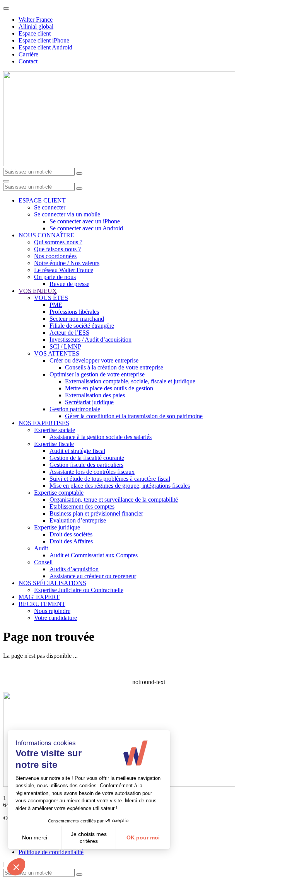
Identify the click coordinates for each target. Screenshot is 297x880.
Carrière (28, 54)
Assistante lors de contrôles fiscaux (92, 471)
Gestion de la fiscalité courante (87, 457)
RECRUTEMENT (42, 604)
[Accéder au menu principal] (6, 181)
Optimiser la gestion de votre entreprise (97, 374)
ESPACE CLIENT (42, 200)
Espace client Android (45, 47)
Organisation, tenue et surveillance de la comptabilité (114, 499)
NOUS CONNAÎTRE (46, 235)
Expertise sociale (54, 430)
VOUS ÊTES (51, 297)
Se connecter (49, 207)
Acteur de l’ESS (69, 332)
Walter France (36, 19)
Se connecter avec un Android (86, 228)
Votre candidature (55, 617)
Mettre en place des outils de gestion (109, 388)
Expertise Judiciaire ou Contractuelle (78, 590)
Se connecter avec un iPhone (85, 221)
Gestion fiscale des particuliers (86, 464)
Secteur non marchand (77, 318)
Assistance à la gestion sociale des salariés (101, 437)
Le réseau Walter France (63, 270)
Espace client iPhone (44, 40)
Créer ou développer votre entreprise (94, 360)
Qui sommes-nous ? (58, 242)
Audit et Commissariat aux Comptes (94, 555)
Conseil (43, 562)
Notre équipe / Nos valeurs (66, 263)
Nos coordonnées (55, 256)
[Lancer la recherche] (79, 173)
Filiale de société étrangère (82, 325)
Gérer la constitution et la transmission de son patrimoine (134, 416)
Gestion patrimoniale (75, 409)
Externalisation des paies (95, 395)
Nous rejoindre (52, 611)
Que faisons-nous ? (57, 249)
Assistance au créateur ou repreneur (93, 576)
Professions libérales (74, 311)
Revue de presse (69, 284)
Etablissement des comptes (82, 506)
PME (56, 304)
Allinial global (36, 26)
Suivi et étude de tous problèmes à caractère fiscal (110, 478)
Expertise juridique (57, 527)
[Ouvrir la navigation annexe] (6, 8)
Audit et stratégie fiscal (77, 451)
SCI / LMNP (65, 346)
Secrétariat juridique (89, 402)
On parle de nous (55, 277)
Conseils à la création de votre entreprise (114, 367)
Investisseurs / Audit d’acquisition (90, 339)
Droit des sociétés (71, 534)
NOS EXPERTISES (44, 423)
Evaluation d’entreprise (78, 520)
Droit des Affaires (71, 541)
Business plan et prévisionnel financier (96, 513)
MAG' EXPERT (39, 597)
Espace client (35, 33)
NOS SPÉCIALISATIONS (52, 583)
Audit (41, 548)
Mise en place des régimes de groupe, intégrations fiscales (120, 485)
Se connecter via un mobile (67, 214)
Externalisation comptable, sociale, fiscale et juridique (130, 381)
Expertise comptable (59, 492)
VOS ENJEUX (38, 291)
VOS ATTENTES (56, 353)
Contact (28, 61)
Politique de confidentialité (51, 852)
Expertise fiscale (54, 444)
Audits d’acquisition (74, 569)
